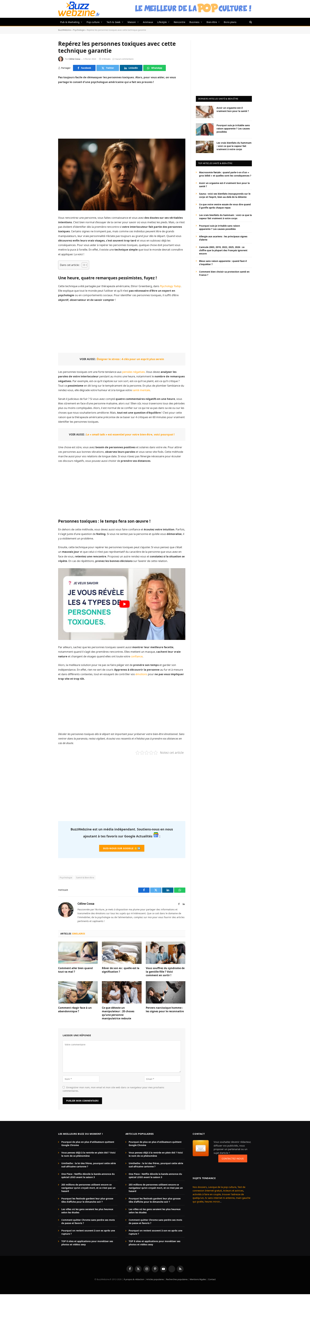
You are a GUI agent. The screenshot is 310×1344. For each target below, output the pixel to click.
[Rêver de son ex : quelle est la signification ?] (121, 953)
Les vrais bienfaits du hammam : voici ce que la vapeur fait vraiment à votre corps (234, 146)
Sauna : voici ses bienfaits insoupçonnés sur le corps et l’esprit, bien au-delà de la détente (224, 195)
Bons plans (230, 22)
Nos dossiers (200, 1187)
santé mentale (141, 390)
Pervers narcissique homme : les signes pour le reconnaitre (165, 1009)
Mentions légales (198, 1279)
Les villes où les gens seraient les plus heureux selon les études (87, 1211)
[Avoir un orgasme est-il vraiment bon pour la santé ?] (205, 112)
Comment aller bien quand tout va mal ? (75, 969)
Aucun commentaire (124, 59)
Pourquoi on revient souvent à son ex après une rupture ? (88, 1232)
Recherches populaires (177, 1279)
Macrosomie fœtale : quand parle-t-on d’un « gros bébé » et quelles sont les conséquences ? (225, 174)
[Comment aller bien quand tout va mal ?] (78, 953)
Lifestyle (162, 22)
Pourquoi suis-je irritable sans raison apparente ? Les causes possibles (233, 128)
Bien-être (212, 22)
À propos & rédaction (134, 1279)
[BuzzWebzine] (79, 9)
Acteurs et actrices (233, 1190)
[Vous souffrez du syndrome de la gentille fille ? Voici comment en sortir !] (165, 953)
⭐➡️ (121, 848)
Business (194, 22)
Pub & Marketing (69, 22)
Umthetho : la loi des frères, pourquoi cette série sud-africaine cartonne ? (88, 1165)
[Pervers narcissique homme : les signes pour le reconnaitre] (165, 992)
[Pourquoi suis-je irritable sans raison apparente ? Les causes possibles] (205, 129)
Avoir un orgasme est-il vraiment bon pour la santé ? (233, 109)
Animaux (148, 22)
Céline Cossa (74, 59)
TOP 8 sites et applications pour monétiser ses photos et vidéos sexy (87, 1243)
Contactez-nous (233, 1158)
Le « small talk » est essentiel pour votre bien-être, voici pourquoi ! (130, 434)
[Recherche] (250, 22)
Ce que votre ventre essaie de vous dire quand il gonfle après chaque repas (225, 206)
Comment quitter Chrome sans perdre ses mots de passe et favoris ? (88, 1221)
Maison (132, 22)
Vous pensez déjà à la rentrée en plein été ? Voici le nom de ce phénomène (88, 1154)
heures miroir (212, 1201)
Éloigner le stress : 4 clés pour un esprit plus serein (130, 359)
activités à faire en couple (207, 1194)
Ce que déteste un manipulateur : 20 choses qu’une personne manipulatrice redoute (118, 1013)
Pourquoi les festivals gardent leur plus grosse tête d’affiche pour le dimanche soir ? (87, 1200)
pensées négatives (133, 372)
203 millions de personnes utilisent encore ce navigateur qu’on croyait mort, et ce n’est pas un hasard (88, 1188)
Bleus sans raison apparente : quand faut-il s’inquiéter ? (223, 262)
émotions (141, 674)
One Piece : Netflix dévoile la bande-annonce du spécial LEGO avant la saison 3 (88, 1175)
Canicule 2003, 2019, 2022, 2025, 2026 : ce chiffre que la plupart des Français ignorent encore (223, 250)
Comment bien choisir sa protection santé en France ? (224, 273)
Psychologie (79, 29)
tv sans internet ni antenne (220, 1197)
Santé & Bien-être (85, 877)
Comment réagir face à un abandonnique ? (75, 1009)
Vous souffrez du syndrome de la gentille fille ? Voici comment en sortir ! (165, 971)
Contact (212, 1279)
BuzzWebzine (64, 29)
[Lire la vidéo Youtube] (124, 604)
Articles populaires (155, 1279)
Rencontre (179, 22)
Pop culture (93, 22)
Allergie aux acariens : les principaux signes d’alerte (223, 238)
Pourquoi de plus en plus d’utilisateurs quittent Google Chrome (87, 1143)
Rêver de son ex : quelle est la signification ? (120, 969)
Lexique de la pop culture (222, 1187)
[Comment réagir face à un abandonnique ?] (78, 992)
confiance (137, 656)
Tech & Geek (114, 22)
